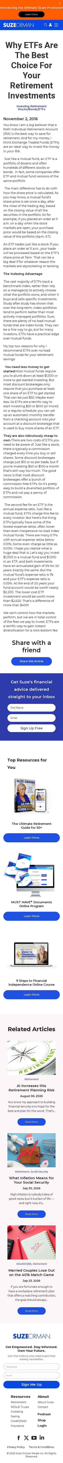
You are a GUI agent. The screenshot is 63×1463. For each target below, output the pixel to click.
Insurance (17, 1425)
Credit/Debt (19, 1421)
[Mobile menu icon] (56, 25)
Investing (23, 106)
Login (42, 1426)
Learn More (31, 14)
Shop (42, 1420)
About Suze (46, 1402)
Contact (43, 1407)
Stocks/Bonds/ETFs (31, 109)
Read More (31, 1121)
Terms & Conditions (41, 1447)
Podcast (44, 1414)
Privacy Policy (16, 1447)
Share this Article (32, 661)
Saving (15, 1416)
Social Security (39, 1171)
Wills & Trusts (20, 1407)
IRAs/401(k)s (23, 1263)
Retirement (38, 106)
